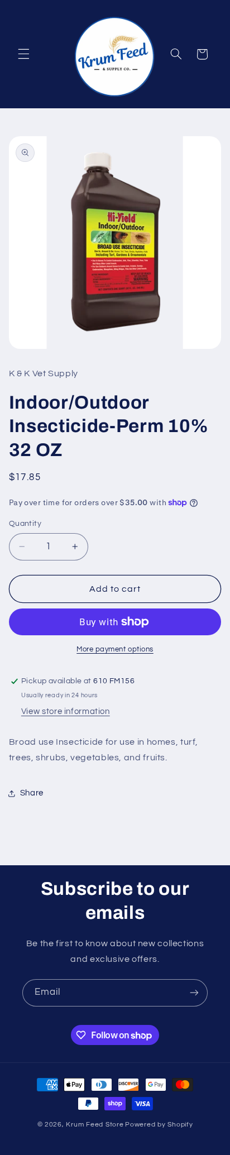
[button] (23, 54)
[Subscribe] (194, 993)
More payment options (115, 649)
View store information (65, 711)
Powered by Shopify (159, 1125)
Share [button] (32, 793)
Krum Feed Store (94, 1125)
